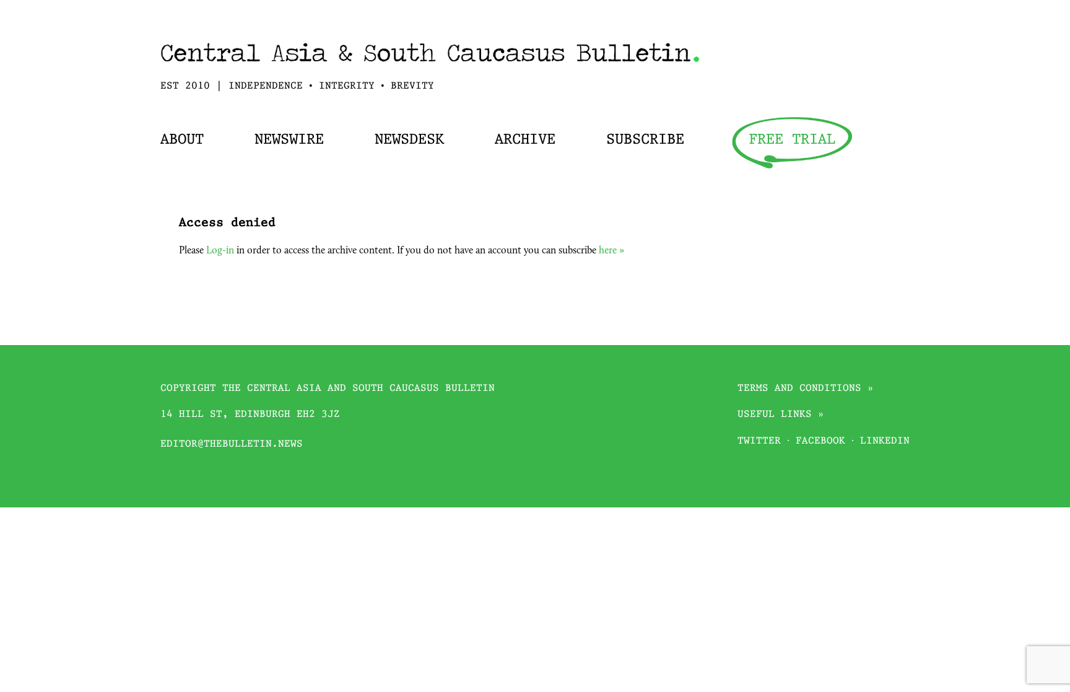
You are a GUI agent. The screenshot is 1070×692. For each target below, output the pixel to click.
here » (611, 251)
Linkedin (885, 441)
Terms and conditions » (805, 388)
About (182, 140)
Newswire (289, 140)
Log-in (220, 251)
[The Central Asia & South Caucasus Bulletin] (430, 66)
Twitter (759, 441)
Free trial (792, 140)
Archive (525, 140)
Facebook (820, 441)
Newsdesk (409, 140)
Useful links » (780, 414)
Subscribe (645, 140)
